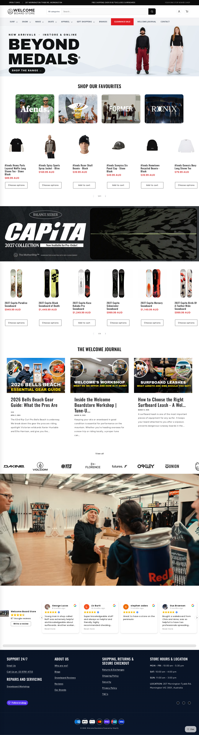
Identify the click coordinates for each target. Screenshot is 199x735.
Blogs (57, 671)
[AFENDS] (35, 108)
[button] (197, 618)
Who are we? (61, 665)
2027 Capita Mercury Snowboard (152, 304)
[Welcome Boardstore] (24, 11)
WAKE (38, 21)
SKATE (51, 21)
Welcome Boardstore (95, 728)
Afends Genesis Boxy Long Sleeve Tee (185, 167)
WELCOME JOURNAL (146, 21)
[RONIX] (164, 108)
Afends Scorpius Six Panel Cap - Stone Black (117, 168)
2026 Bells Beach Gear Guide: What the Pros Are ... (34, 405)
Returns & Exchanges (113, 669)
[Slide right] (105, 196)
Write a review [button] (21, 623)
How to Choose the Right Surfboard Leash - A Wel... (162, 402)
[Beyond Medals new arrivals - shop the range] (99, 51)
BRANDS (103, 21)
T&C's (105, 694)
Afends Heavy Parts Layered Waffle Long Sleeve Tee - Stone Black (15, 170)
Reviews (59, 683)
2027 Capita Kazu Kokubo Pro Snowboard (82, 305)
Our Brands (60, 690)
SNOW (25, 21)
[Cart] (187, 11)
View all (99, 453)
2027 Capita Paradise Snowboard (16, 304)
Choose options (16, 185)
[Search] (152, 11)
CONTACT (165, 21)
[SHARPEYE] (78, 108)
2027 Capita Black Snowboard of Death (49, 304)
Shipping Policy (110, 675)
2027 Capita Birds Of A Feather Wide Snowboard (186, 305)
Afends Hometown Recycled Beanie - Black (150, 168)
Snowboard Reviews (65, 677)
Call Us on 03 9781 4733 (20, 671)
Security (106, 682)
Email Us (11, 665)
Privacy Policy (109, 688)
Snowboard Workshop (18, 686)
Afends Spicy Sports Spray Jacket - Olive (49, 167)
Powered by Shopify (111, 728)
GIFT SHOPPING (84, 21)
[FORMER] (121, 108)
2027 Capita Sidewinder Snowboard (113, 305)
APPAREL (65, 21)
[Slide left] (94, 196)
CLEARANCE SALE (122, 21)
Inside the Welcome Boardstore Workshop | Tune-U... (95, 405)
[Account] (179, 11)
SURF (12, 21)
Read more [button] (50, 629)
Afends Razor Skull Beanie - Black (83, 167)
